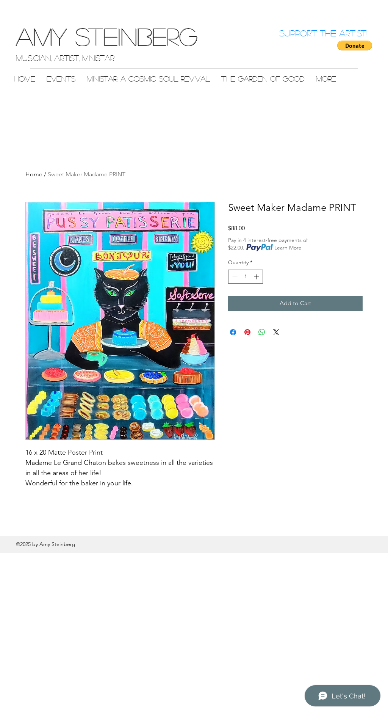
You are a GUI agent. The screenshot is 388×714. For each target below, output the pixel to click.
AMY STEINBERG (107, 36)
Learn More (288, 247)
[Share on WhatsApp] (261, 332)
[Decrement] (234, 276)
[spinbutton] (245, 276)
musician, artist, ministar (65, 58)
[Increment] (257, 276)
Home (33, 174)
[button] (354, 45)
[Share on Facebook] (233, 332)
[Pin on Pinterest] (247, 332)
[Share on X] (276, 332)
